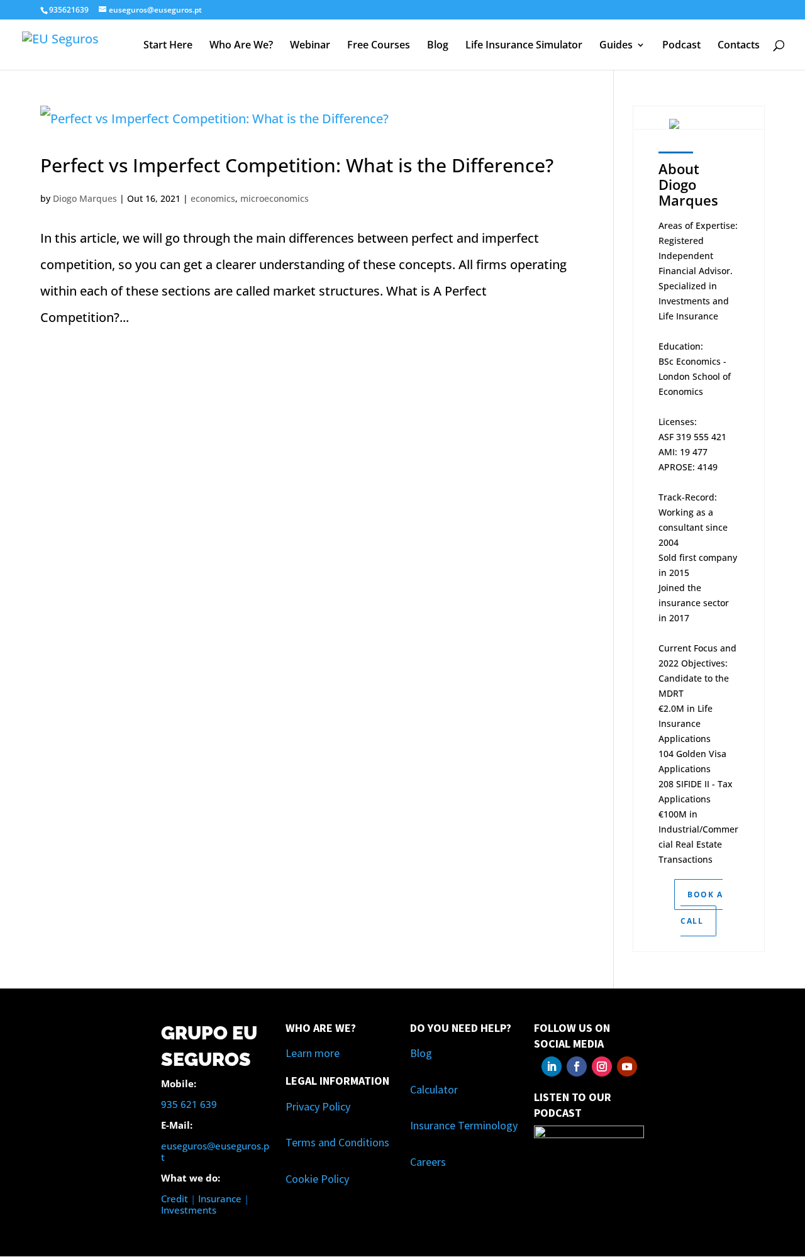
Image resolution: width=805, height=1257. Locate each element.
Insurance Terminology (464, 1125)
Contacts (739, 46)
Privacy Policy (318, 1106)
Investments (188, 1210)
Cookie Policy (317, 1178)
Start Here (167, 46)
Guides (616, 46)
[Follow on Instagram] (602, 1066)
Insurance (220, 1198)
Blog (437, 46)
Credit (174, 1198)
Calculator (434, 1089)
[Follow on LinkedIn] (551, 1066)
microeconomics (274, 198)
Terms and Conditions (337, 1142)
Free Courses (378, 46)
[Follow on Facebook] (577, 1066)
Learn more (313, 1053)
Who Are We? (241, 46)
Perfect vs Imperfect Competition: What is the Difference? (296, 165)
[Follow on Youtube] (627, 1066)
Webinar (310, 46)
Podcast (681, 46)
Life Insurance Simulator (523, 46)
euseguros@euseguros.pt (215, 1151)
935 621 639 (189, 1104)
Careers (428, 1162)
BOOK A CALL (701, 907)
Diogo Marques (85, 198)
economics (213, 198)
